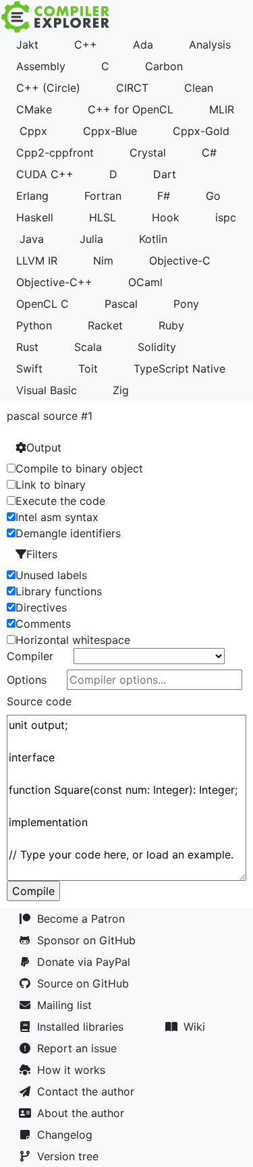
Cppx (33, 131)
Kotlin (153, 239)
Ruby (171, 325)
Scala (88, 347)
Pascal (121, 303)
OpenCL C (42, 303)
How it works (74, 1070)
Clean (198, 87)
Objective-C (179, 260)
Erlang (32, 195)
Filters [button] (41, 554)
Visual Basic (46, 390)
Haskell (34, 217)
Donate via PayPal (87, 962)
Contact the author (89, 1091)
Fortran (102, 195)
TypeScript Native (179, 368)
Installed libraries (83, 1026)
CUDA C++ (45, 174)
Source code (39, 701)
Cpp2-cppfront (55, 152)
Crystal (148, 152)
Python (34, 325)
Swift (29, 368)
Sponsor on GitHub (89, 940)
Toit (88, 368)
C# (209, 152)
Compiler (30, 656)
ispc (225, 217)
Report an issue (80, 1048)
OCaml (145, 282)
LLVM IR (36, 260)
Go (213, 195)
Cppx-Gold (201, 131)
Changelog (68, 1134)
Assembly (40, 66)
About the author (84, 1113)
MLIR (221, 109)
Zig (121, 390)
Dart (164, 174)
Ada (143, 44)
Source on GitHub (86, 983)
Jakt (27, 44)
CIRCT (132, 87)
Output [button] (43, 447)
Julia (91, 239)
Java (32, 239)
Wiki (198, 1026)
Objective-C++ (54, 282)
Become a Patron (84, 918)
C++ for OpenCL (130, 109)
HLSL (102, 217)
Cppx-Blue (110, 131)
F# (163, 195)
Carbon (164, 66)
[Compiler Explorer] (55, 17)
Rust (27, 347)
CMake (34, 109)
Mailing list (68, 1005)
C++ (85, 44)
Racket (105, 325)
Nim (103, 260)
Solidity (157, 347)
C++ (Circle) (48, 87)
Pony (186, 303)
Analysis (210, 44)
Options (27, 679)
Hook (165, 217)
